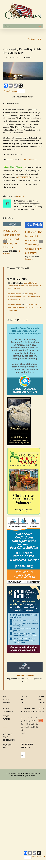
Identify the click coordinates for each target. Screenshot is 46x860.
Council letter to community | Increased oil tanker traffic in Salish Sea (24, 307)
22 (37, 724)
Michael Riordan (14, 294)
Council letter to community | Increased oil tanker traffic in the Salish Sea (24, 286)
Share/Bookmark (10, 91)
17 (24, 724)
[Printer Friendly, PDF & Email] (12, 167)
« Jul (23, 733)
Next (39, 39)
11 (26, 721)
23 (22, 727)
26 (29, 727)
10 (24, 721)
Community (20, 196)
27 (32, 727)
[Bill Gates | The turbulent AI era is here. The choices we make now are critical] (34, 225)
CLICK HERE (23, 177)
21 (34, 724)
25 (27, 727)
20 (32, 724)
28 (34, 727)
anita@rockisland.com (28, 159)
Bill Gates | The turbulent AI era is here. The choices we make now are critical (24, 297)
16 (22, 724)
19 (29, 724)
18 (27, 724)
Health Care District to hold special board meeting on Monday (11, 239)
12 (29, 721)
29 (37, 727)
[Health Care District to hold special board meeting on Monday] (12, 224)
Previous (31, 39)
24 (24, 727)
